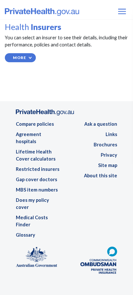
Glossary (25, 235)
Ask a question (100, 124)
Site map (107, 165)
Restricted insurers (37, 169)
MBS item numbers (37, 189)
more (19, 57)
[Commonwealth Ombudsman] (98, 262)
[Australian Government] (36, 258)
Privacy (109, 155)
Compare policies (35, 124)
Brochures (105, 144)
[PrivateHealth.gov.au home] (45, 114)
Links (111, 134)
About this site (100, 175)
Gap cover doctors (36, 179)
